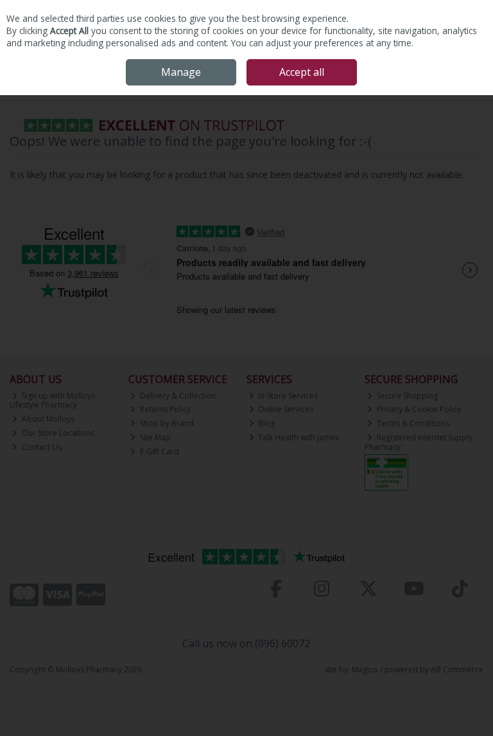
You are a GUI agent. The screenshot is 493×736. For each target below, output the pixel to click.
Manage (181, 72)
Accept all (301, 72)
